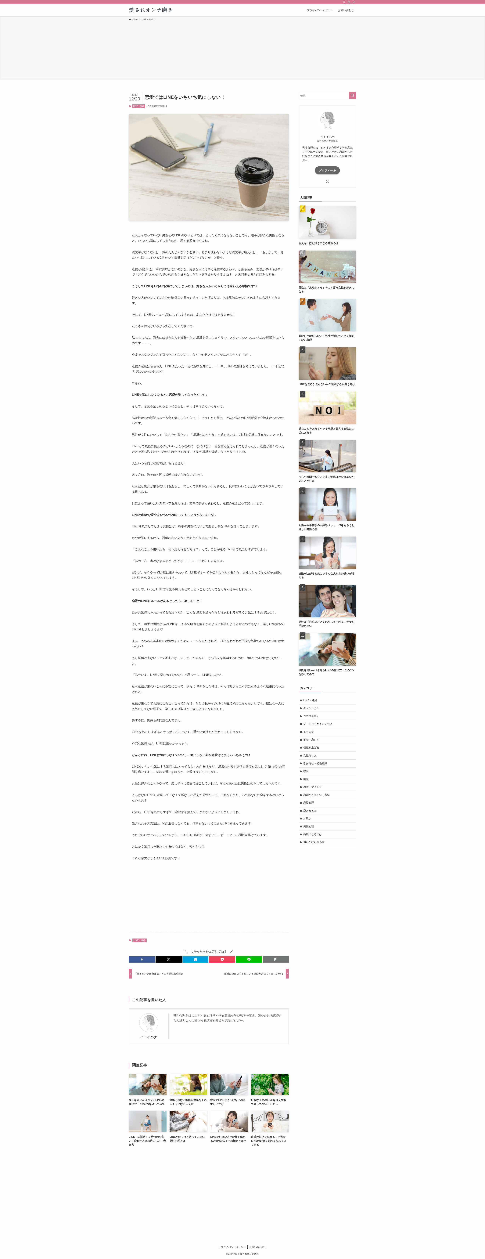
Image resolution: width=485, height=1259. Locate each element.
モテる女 (308, 731)
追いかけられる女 (314, 842)
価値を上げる (311, 747)
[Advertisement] (242, 49)
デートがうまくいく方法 (317, 723)
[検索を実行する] (352, 95)
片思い (307, 818)
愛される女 (310, 810)
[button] (142, 959)
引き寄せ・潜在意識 (315, 763)
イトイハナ (148, 1037)
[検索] (353, 2)
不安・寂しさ (311, 739)
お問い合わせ (256, 1247)
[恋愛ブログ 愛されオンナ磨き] (151, 10)
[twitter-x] (343, 2)
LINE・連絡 (138, 106)
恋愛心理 (308, 802)
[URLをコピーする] (276, 959)
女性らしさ (310, 755)
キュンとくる (311, 708)
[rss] (348, 2)
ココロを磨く (311, 716)
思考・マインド (312, 786)
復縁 (306, 779)
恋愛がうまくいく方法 (316, 794)
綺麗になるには (312, 834)
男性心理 (308, 826)
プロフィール (327, 170)
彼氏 (306, 771)
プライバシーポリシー (233, 1247)
